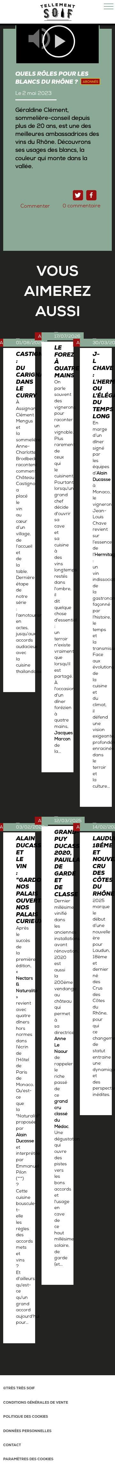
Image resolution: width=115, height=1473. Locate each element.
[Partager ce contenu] (91, 195)
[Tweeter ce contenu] (78, 195)
